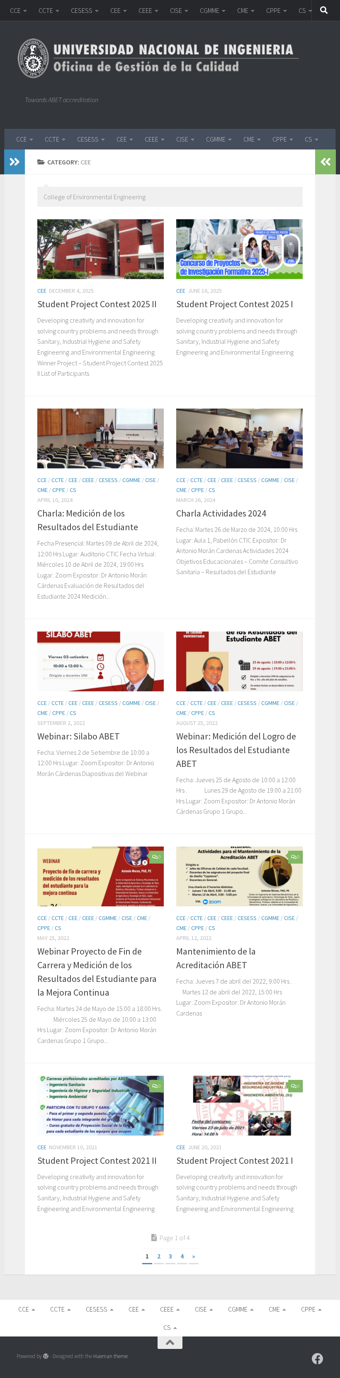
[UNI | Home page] (162, 58)
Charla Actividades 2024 (221, 513)
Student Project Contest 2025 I (234, 304)
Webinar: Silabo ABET (78, 736)
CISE (176, 10)
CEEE (145, 10)
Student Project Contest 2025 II (97, 304)
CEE (115, 10)
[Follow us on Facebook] (317, 1359)
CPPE (273, 10)
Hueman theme (110, 1356)
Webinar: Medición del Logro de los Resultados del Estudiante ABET (236, 749)
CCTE (46, 10)
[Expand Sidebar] (14, 161)
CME (242, 10)
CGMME (209, 10)
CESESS (81, 10)
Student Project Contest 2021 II (97, 1160)
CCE (15, 10)
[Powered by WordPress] (46, 1356)
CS (302, 10)
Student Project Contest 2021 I (234, 1160)
